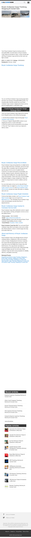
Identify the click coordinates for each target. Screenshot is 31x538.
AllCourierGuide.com (17, 535)
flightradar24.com (6, 199)
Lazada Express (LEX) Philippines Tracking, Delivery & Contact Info (17, 448)
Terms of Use (26, 531)
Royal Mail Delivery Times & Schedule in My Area (17, 454)
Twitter (16, 222)
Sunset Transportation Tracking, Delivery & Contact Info (14, 406)
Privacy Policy (19, 531)
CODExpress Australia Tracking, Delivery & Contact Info (17, 467)
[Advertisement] (15, 33)
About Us (7, 531)
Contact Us (12, 531)
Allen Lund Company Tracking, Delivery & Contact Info (13, 401)
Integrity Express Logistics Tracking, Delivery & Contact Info (15, 416)
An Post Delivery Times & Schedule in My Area (16, 441)
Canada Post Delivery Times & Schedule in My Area (17, 435)
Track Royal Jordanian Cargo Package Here (15, 109)
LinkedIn (21, 222)
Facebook (12, 222)
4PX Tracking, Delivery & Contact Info (16, 460)
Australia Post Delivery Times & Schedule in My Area (17, 429)
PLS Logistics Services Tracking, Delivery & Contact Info (13, 411)
